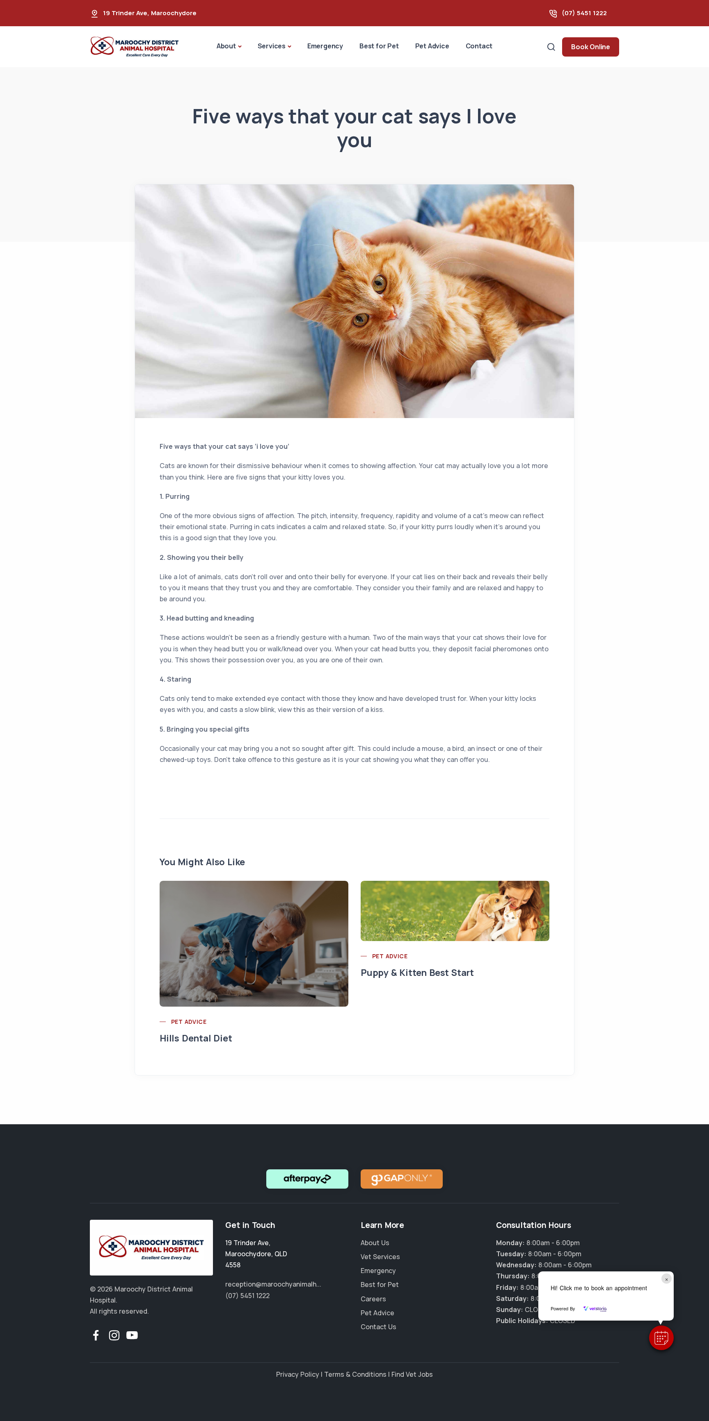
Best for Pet (379, 45)
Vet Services (380, 1256)
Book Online (590, 46)
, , (256, 1253)
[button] (661, 1338)
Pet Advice (432, 45)
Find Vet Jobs (412, 1374)
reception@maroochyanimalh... (273, 1284)
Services (272, 45)
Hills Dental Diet (196, 1038)
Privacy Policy (297, 1374)
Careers (373, 1298)
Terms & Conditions (355, 1374)
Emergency (325, 45)
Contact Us (378, 1326)
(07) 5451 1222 (584, 13)
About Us (375, 1242)
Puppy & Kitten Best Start (417, 972)
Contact (479, 45)
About (226, 45)
